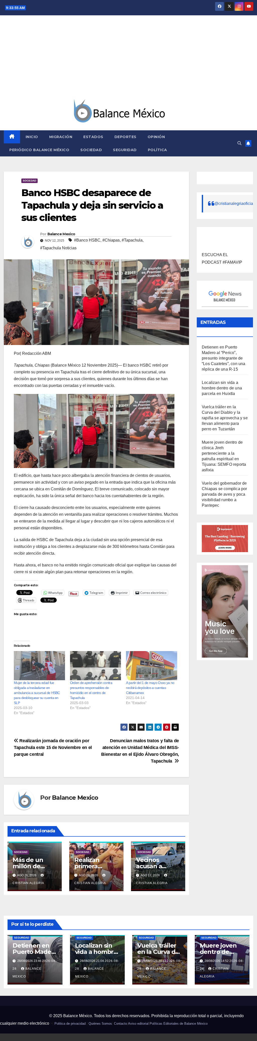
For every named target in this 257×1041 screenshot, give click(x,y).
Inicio (32, 137)
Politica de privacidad (70, 1023)
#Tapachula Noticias (58, 248)
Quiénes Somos (100, 1023)
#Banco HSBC (87, 240)
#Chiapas (111, 240)
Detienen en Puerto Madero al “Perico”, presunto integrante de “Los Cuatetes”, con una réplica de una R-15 (223, 358)
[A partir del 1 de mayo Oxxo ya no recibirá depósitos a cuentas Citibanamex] (151, 665)
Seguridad (125, 150)
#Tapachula (132, 240)
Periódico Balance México (39, 150)
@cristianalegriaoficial (234, 203)
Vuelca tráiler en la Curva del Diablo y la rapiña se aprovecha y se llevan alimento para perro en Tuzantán (225, 418)
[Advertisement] (128, 59)
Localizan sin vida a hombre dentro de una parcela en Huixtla (222, 388)
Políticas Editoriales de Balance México (179, 1023)
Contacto (120, 1023)
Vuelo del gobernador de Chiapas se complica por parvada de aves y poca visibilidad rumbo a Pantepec (224, 494)
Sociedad (91, 150)
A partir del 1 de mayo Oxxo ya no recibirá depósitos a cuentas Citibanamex (150, 688)
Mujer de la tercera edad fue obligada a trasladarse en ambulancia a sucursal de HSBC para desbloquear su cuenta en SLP (37, 693)
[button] (239, 143)
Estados (93, 137)
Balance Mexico (61, 234)
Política (157, 150)
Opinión (156, 137)
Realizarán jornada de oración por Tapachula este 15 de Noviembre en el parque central (53, 747)
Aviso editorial (138, 1023)
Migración (61, 137)
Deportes (125, 137)
